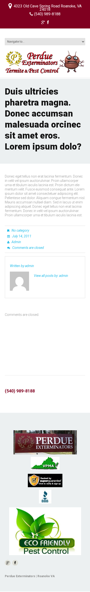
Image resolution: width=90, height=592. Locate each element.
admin (16, 242)
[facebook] (48, 23)
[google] (43, 23)
